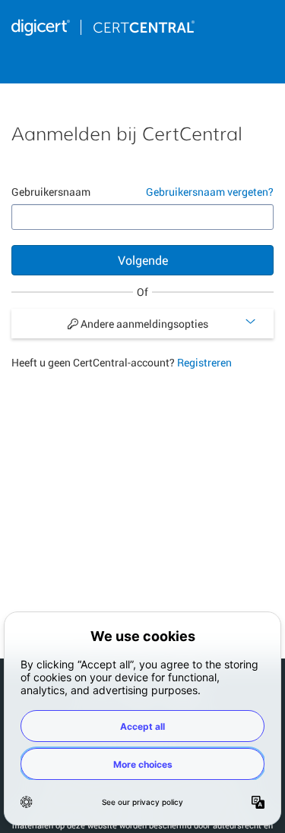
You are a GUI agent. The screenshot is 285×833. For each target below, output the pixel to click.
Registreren (204, 362)
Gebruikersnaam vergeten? (210, 191)
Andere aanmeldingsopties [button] (143, 323)
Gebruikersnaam (50, 191)
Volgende (143, 260)
